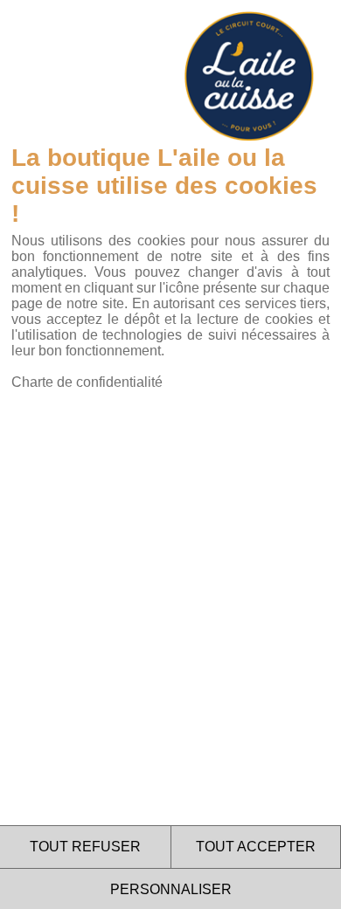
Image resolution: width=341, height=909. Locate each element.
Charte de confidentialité (87, 382)
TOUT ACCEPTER (256, 846)
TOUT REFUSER (85, 846)
